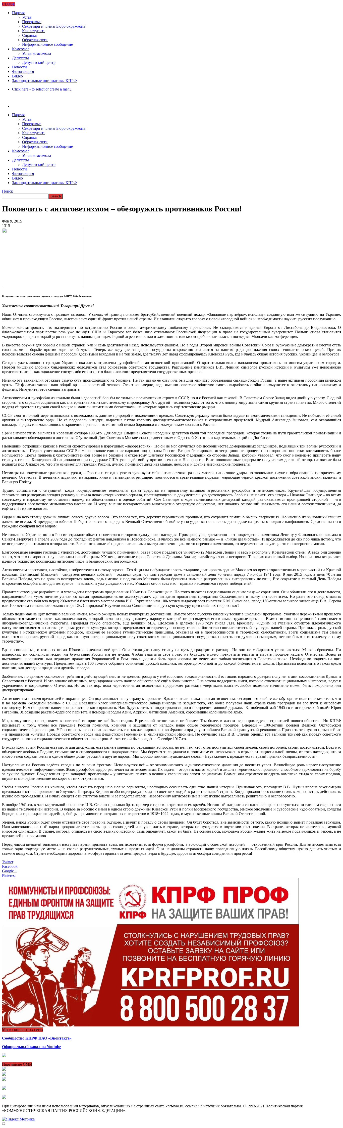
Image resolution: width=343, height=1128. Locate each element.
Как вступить (33, 31)
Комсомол (20, 49)
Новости (19, 67)
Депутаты (20, 58)
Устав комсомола (36, 53)
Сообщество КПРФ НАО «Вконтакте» (37, 1038)
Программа (31, 22)
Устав (27, 17)
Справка (29, 35)
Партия (18, 13)
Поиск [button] (7, 191)
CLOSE (8, 4)
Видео (17, 76)
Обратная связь (35, 40)
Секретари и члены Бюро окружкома (53, 26)
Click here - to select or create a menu (42, 89)
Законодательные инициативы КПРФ (44, 80)
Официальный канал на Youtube (31, 1047)
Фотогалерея (23, 71)
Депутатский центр (38, 62)
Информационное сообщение (47, 44)
